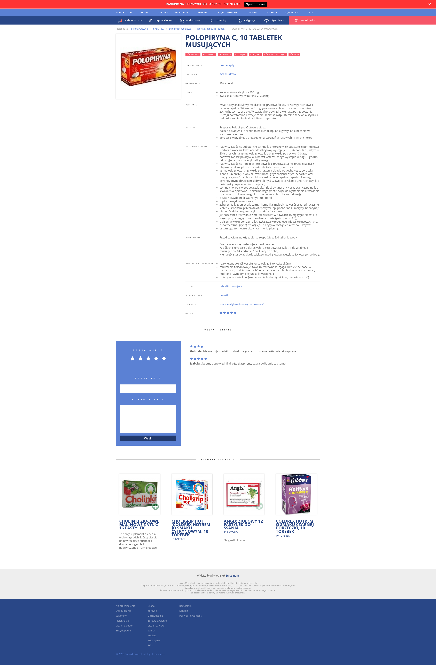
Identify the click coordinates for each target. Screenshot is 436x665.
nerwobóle (225, 54)
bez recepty (227, 65)
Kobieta (152, 635)
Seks (150, 645)
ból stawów (193, 54)
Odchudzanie (123, 610)
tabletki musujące (231, 286)
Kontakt (183, 610)
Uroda (151, 605)
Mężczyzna (154, 640)
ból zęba (294, 54)
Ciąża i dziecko (124, 625)
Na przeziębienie (125, 605)
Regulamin (185, 605)
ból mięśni (241, 54)
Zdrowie (152, 610)
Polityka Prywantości (190, 615)
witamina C (257, 304)
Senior (151, 630)
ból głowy (209, 54)
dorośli (224, 295)
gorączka (255, 54)
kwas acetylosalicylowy (234, 304)
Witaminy (121, 615)
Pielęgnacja (122, 620)
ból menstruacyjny (275, 54)
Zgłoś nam (232, 575)
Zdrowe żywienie (157, 620)
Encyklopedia (123, 630)
